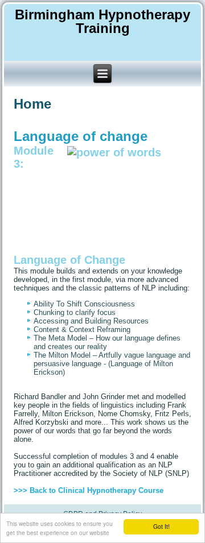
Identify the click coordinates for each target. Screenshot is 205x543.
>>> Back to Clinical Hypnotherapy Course (88, 490)
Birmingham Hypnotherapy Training (102, 21)
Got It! (161, 526)
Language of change (80, 136)
